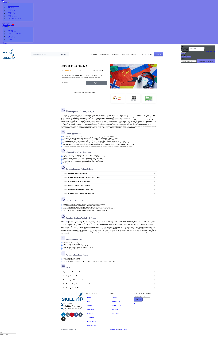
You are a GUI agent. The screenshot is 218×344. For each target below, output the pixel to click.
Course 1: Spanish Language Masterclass (75, 173)
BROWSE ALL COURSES (14, 18)
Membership (6, 23)
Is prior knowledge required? (71, 272)
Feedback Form (91, 325)
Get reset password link (206, 61)
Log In (150, 54)
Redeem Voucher (116, 305)
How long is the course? (70, 276)
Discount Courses (104, 54)
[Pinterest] (72, 314)
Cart (145, 54)
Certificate (114, 297)
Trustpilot (136, 304)
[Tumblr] (80, 314)
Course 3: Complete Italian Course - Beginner (76, 181)
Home (89, 297)
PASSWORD (184, 50)
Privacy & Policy (91, 321)
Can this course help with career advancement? (76, 284)
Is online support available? (71, 288)
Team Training (8, 25)
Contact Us (90, 313)
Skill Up (65, 221)
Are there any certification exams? (73, 280)
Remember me (186, 51)
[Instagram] (63, 319)
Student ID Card (116, 301)
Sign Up (159, 54)
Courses (5, 2)
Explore (5, 26)
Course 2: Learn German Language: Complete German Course (81, 177)
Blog (88, 301)
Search (65, 54)
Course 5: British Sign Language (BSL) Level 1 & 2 (78, 189)
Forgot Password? (210, 51)
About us (89, 305)
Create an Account (186, 57)
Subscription (115, 309)
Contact (10, 39)
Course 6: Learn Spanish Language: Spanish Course (78, 193)
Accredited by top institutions (103, 222)
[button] (109, 174)
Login (5, 43)
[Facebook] (76, 314)
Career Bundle (125, 54)
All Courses (94, 54)
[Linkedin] (63, 314)
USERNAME (184, 48)
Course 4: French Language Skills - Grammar (76, 185)
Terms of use (90, 317)
